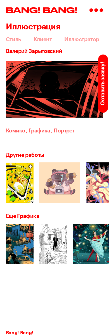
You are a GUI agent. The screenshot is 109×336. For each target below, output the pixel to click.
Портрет (63, 130)
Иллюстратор (81, 39)
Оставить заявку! (102, 83)
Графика (38, 130)
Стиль (13, 39)
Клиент (43, 39)
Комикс (15, 130)
